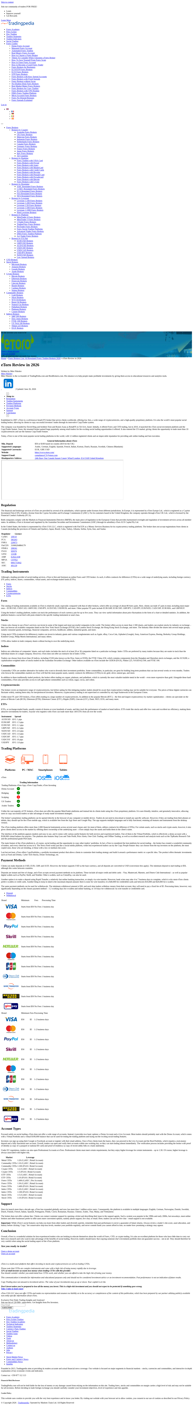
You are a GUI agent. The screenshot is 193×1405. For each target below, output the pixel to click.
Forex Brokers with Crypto (28, 182)
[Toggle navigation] (2, 123)
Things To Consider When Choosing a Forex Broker (33, 58)
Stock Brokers (12, 262)
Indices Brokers (12, 314)
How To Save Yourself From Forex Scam (29, 60)
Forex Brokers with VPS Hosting (25, 91)
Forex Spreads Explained (22, 100)
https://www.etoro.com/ (44, 452)
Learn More (6, 20)
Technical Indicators (14, 1324)
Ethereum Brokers (19, 278)
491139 (14, 565)
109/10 (14, 537)
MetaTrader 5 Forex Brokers (28, 219)
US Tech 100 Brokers (21, 323)
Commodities (11, 591)
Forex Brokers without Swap (24, 81)
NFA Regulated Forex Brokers (29, 196)
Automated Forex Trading (22, 51)
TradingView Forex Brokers (28, 224)
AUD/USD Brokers (25, 245)
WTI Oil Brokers (19, 300)
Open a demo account (10, 351)
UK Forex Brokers (24, 134)
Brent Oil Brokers (19, 302)
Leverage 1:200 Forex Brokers (29, 203)
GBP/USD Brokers (25, 243)
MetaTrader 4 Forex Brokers (28, 217)
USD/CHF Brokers (25, 248)
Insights (9, 1364)
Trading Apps (12, 1333)
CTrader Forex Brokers (26, 222)
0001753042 (16, 563)
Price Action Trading (15, 1319)
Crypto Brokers (12, 274)
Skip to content (7, 2)
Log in (4, 105)
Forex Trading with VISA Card (30, 160)
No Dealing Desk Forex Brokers (25, 84)
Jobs (8, 1350)
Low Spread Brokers (25, 257)
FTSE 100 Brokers (19, 321)
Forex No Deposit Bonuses (23, 98)
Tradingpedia (23, 1403)
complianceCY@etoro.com (46, 455)
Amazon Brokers (19, 267)
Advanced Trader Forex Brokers (30, 231)
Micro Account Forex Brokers (24, 95)
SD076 (14, 551)
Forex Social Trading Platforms (30, 229)
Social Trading (12, 41)
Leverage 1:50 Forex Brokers (29, 205)
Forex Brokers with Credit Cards (30, 170)
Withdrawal (11, 895)
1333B (14, 554)
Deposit (9, 893)
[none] (99, 114)
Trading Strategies (13, 36)
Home (3, 358)
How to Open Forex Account (24, 62)
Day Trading (11, 34)
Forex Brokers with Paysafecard (30, 177)
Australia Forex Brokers (27, 132)
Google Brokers (18, 269)
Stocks (9, 586)
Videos (9, 1336)
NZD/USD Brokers (25, 255)
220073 (14, 542)
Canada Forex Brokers (26, 144)
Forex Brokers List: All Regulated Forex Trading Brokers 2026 (34, 358)
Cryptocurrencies (13, 593)
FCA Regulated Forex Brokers (29, 191)
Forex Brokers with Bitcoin (28, 179)
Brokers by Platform (20, 215)
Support (9, 410)
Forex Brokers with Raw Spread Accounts (29, 77)
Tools (8, 1338)
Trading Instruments (14, 401)
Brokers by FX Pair (20, 238)
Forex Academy (13, 29)
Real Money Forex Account (23, 53)
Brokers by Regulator (20, 184)
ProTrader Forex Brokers (27, 227)
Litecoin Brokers (18, 283)
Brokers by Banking (20, 158)
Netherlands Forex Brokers (28, 142)
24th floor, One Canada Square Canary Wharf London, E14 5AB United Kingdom (69, 458)
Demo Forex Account (21, 46)
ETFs (8, 596)
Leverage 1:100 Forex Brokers (29, 201)
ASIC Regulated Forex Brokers (30, 186)
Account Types (12, 408)
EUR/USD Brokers (25, 241)
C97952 (14, 560)
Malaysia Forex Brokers (27, 137)
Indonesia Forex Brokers (27, 139)
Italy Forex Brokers (25, 153)
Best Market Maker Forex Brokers (26, 86)
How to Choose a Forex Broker (25, 55)
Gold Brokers (17, 295)
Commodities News (14, 1362)
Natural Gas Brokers (20, 304)
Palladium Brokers (19, 307)
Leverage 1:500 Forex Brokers (29, 208)
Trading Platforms (13, 403)
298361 (14, 548)
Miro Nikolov (6, 373)
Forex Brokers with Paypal (28, 163)
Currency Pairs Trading (16, 1329)
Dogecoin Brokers (19, 281)
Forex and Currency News (17, 1359)
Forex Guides (12, 43)
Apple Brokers (18, 271)
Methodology (11, 1343)
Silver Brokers (18, 297)
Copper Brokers (18, 311)
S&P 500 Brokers (19, 316)
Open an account (8, 354)
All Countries (22, 156)
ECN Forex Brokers (20, 72)
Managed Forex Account (22, 48)
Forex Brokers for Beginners (23, 67)
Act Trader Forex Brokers (27, 236)
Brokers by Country (20, 130)
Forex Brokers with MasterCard (30, 168)
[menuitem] (7, 109)
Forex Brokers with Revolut (28, 172)
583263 (14, 539)
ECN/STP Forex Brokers (22, 69)
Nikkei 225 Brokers (20, 326)
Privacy (9, 1352)
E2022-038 (15, 557)
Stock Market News (14, 1357)
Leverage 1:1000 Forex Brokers (30, 210)
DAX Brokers (17, 328)
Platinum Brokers (19, 309)
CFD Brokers (12, 260)
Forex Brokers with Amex (27, 165)
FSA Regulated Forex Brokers (29, 193)
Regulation (10, 399)
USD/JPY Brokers (24, 252)
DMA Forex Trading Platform (24, 93)
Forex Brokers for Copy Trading (25, 88)
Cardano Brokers (19, 288)
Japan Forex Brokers (25, 151)
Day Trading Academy (15, 1322)
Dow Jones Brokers (20, 319)
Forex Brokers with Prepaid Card (30, 175)
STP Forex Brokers (20, 74)
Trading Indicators (13, 39)
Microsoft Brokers (19, 264)
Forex (8, 584)
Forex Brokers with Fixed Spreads (26, 79)
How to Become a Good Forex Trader (27, 65)
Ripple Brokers (18, 286)
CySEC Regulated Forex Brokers (31, 189)
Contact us (10, 1345)
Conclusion (11, 413)
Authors (9, 1348)
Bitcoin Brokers (18, 276)
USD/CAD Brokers (25, 250)
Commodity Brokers (14, 293)
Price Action (11, 32)
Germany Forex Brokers (27, 146)
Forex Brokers (12, 127)
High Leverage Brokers (26, 212)
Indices (9, 589)
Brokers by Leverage (20, 198)
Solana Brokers (18, 290)
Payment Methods (13, 406)
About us (10, 1341)
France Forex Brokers (26, 149)
